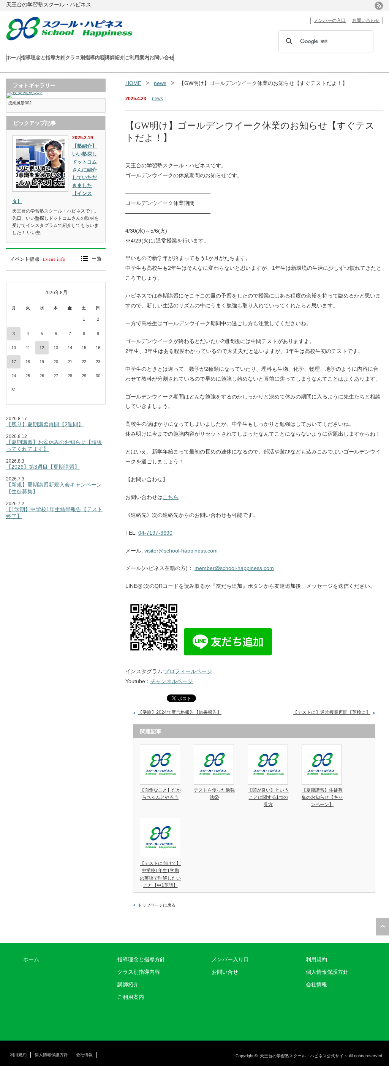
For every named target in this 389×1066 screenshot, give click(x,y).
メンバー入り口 (230, 959)
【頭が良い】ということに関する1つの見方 (268, 797)
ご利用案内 (137, 57)
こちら (171, 497)
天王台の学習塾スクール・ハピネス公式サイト (304, 1055)
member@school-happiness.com (234, 568)
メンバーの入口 (330, 20)
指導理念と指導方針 (43, 57)
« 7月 (16, 292)
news (160, 83)
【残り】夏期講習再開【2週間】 (45, 424)
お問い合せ (161, 57)
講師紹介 (115, 57)
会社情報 (316, 984)
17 (13, 361)
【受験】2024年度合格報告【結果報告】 (179, 712)
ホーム (13, 57)
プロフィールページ (188, 671)
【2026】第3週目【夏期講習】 (43, 467)
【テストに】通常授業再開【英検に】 (331, 712)
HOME (133, 83)
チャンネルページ (171, 681)
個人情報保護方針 (327, 972)
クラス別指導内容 (85, 57)
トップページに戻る (157, 905)
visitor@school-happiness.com (181, 551)
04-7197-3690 (155, 533)
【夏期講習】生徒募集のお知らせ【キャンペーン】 (322, 797)
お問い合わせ (366, 20)
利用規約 (316, 959)
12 (42, 347)
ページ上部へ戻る (382, 926)
